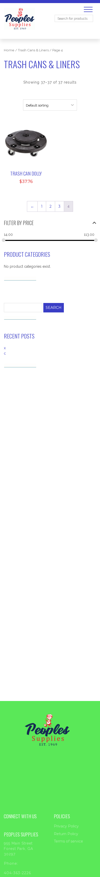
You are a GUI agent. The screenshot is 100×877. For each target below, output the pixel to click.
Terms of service (68, 841)
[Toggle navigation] (88, 9)
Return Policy (66, 834)
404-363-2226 (17, 873)
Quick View (29, 146)
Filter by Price (19, 223)
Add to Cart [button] (29, 130)
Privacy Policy (66, 826)
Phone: (11, 863)
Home (9, 50)
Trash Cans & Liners (33, 50)
